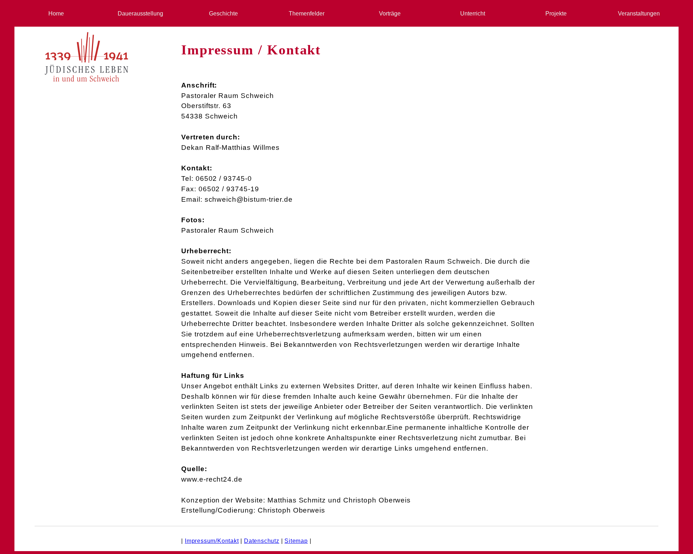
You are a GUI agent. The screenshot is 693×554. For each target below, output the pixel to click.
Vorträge (388, 13)
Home (56, 13)
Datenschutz (261, 541)
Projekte (554, 13)
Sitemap (296, 541)
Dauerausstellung (139, 13)
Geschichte (222, 13)
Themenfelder (305, 13)
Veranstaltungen (637, 13)
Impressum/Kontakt (212, 541)
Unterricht (471, 13)
